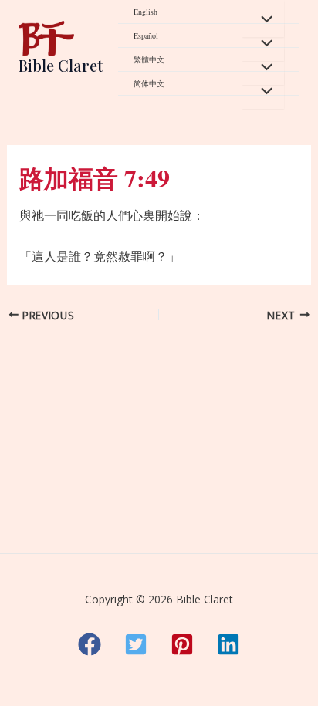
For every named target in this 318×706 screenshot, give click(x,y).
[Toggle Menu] (263, 18)
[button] (89, 644)
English (145, 11)
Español (146, 35)
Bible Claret (61, 65)
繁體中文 (149, 59)
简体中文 (149, 83)
